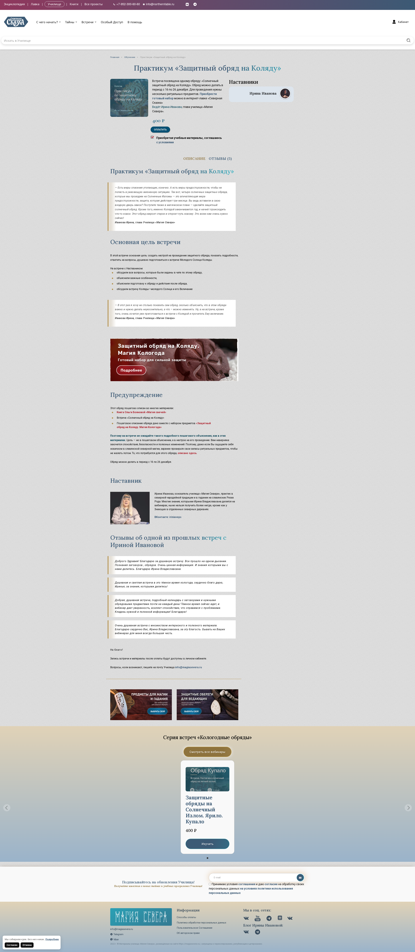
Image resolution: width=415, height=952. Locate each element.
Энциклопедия (14, 4)
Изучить (207, 844)
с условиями (165, 142)
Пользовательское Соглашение (194, 927)
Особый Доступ (112, 22)
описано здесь (187, 453)
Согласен (12, 944)
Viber (116, 939)
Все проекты (93, 4)
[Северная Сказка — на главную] (16, 22)
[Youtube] (258, 918)
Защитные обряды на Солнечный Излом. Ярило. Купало (204, 809)
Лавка (35, 4)
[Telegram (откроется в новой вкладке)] (195, 4)
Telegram (118, 934)
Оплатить (160, 129)
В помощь (135, 22)
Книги (74, 4)
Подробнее (52, 939)
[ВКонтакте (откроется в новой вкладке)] (187, 4)
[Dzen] (280, 918)
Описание (194, 158)
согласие (271, 884)
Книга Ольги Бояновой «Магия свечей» (141, 412)
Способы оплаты (186, 917)
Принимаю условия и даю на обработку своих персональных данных (256, 888)
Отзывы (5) (220, 158)
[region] (207, 807)
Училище (54, 4)
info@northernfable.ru (159, 4)
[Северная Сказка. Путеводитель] (290, 918)
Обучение (129, 57)
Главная (114, 57)
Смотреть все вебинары (207, 752)
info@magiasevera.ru (188, 667)
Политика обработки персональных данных (201, 922)
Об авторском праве (188, 933)
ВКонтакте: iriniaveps (167, 517)
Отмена (27, 944)
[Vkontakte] (246, 918)
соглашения (246, 884)
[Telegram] (269, 918)
